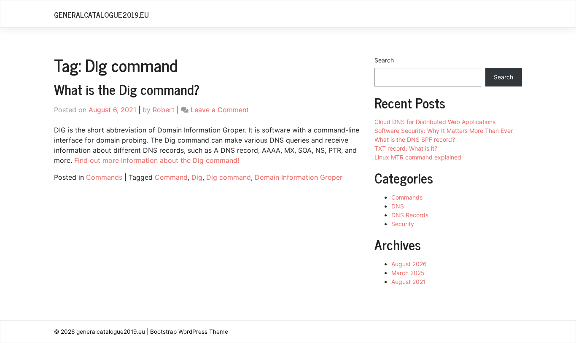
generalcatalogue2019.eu (101, 14)
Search (384, 60)
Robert (164, 109)
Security (402, 223)
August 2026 (409, 263)
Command (171, 177)
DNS (397, 206)
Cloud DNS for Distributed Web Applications (434, 121)
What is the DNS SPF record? (414, 139)
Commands (104, 177)
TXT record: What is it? (405, 148)
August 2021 (408, 281)
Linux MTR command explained (417, 157)
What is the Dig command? (126, 89)
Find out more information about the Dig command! (156, 160)
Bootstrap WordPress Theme (189, 331)
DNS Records (409, 215)
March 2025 (408, 272)
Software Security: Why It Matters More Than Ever (443, 130)
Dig (196, 177)
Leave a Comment (220, 109)
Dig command (228, 177)
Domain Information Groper (298, 177)
